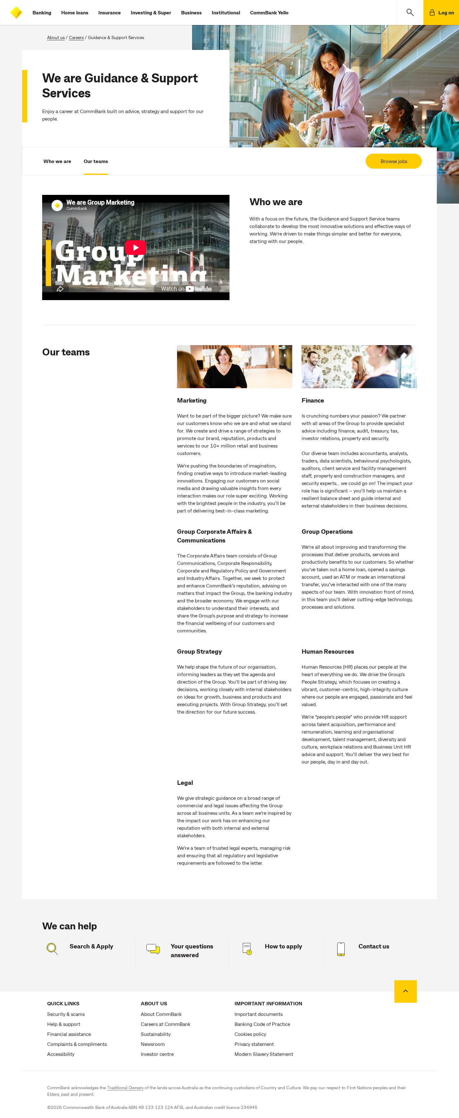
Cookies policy (250, 1034)
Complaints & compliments (77, 1044)
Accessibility (60, 1054)
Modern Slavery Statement (263, 1054)
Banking (41, 12)
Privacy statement (254, 1044)
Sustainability (155, 1034)
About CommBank (161, 1014)
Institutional (226, 12)
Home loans (74, 12)
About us (56, 37)
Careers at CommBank (165, 1024)
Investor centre (157, 1054)
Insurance (109, 12)
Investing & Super (151, 12)
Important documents (258, 1014)
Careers (76, 37)
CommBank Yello (269, 12)
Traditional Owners (125, 1087)
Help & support (63, 1024)
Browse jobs (394, 161)
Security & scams (66, 1014)
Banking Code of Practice (262, 1024)
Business (191, 12)
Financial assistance (69, 1034)
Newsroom (153, 1044)
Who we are (57, 161)
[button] (410, 12)
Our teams (96, 161)
